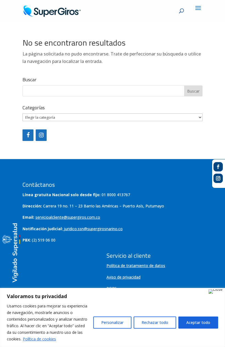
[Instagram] (41, 135)
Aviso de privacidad (123, 277)
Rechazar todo (155, 322)
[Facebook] (27, 135)
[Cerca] (216, 291)
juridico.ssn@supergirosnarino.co (93, 228)
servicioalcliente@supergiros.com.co (67, 217)
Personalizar (112, 322)
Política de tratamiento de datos (135, 265)
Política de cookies (39, 339)
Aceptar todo (198, 322)
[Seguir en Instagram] (218, 178)
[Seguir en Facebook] (218, 166)
